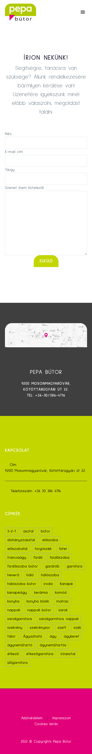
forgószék (43, 549)
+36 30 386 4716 (47, 491)
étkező (13, 654)
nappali (13, 610)
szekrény (14, 627)
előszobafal (17, 549)
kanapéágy (17, 592)
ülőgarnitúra (17, 663)
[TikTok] (49, 701)
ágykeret (71, 636)
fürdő (37, 557)
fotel (63, 549)
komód (61, 592)
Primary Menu (83, 12)
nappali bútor (39, 610)
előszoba (50, 540)
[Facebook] (43, 701)
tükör (11, 636)
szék (77, 627)
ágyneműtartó (19, 645)
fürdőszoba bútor (22, 566)
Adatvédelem (31, 718)
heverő (13, 575)
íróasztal (68, 654)
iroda (48, 584)
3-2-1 (11, 531)
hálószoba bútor (21, 584)
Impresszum (61, 718)
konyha (13, 601)
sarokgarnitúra (19, 619)
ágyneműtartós (53, 645)
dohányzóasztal (21, 540)
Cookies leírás (46, 724)
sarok (63, 610)
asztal (28, 531)
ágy (53, 636)
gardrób (52, 566)
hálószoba (50, 575)
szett (62, 627)
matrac (62, 601)
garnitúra (74, 566)
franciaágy (16, 557)
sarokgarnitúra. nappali (59, 619)
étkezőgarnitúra (39, 654)
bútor (45, 531)
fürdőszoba (59, 557)
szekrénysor (40, 627)
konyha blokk (38, 601)
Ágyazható (32, 636)
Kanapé (66, 584)
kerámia (41, 592)
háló (30, 575)
